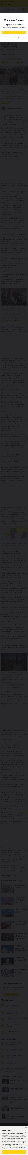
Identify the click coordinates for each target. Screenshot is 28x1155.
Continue (14, 1152)
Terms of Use (8, 1144)
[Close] (26, 1128)
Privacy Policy (15, 1144)
